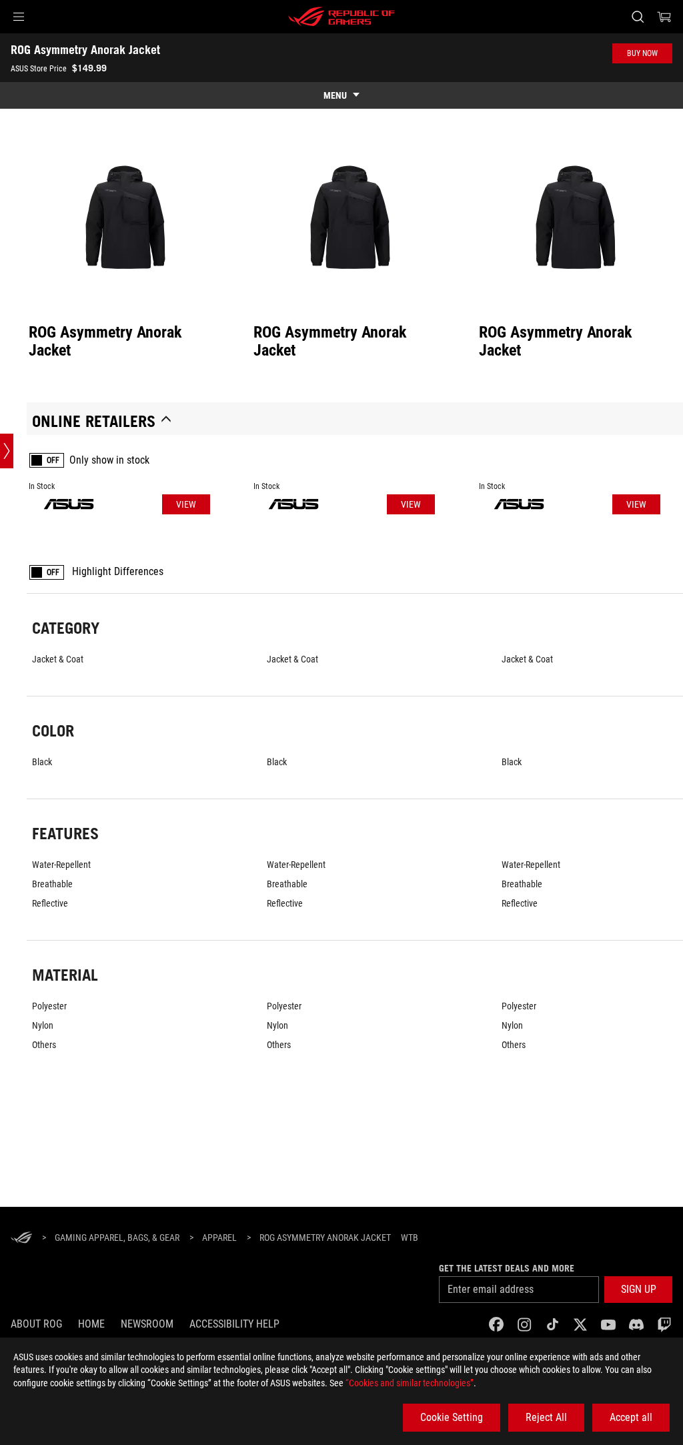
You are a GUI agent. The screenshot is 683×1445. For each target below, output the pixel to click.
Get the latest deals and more (506, 1268)
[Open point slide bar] (6, 451)
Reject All (546, 1417)
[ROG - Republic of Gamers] (341, 17)
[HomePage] (21, 1239)
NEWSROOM (147, 1324)
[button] (19, 17)
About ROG (36, 1324)
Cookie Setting (451, 1417)
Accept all (631, 1417)
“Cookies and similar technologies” (410, 1383)
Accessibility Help (234, 1324)
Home (91, 1324)
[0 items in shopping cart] (664, 16)
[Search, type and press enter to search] (638, 16)
